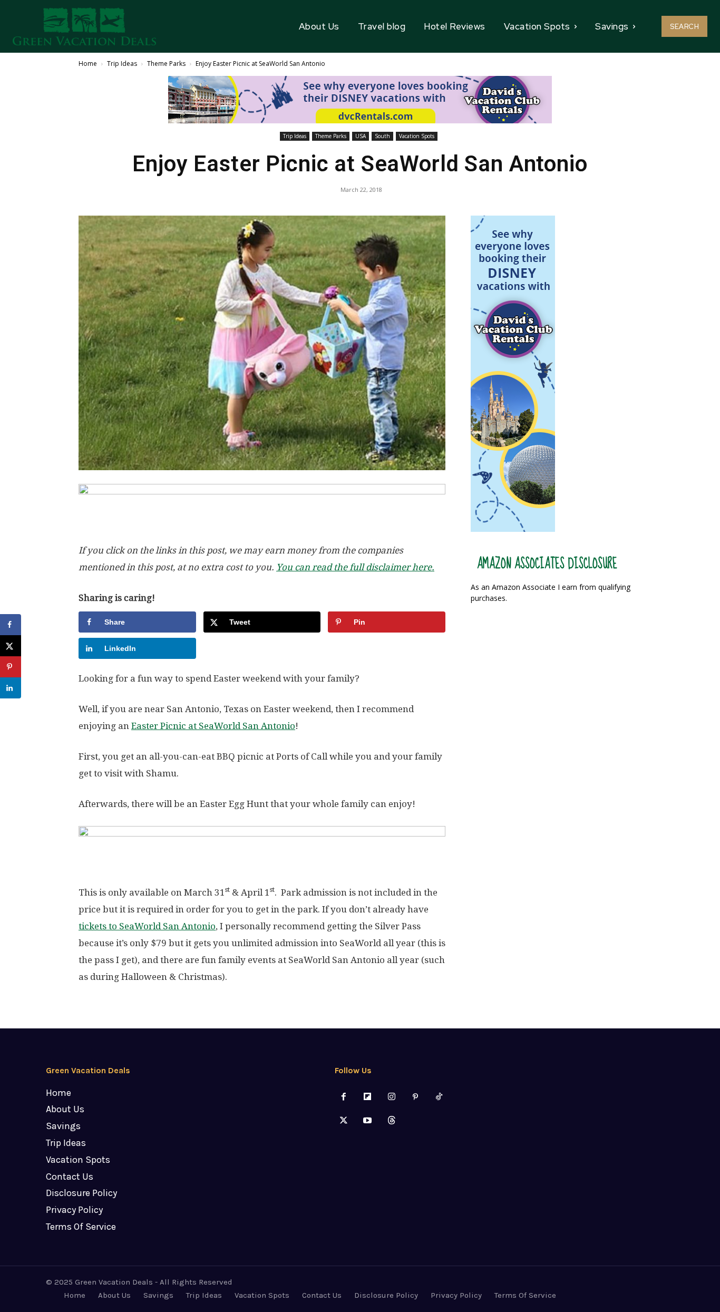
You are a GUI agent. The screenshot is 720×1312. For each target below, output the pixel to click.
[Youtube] (367, 1121)
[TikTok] (439, 1097)
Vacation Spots (416, 136)
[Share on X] (10, 645)
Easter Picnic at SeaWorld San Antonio (213, 726)
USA (360, 136)
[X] (344, 1121)
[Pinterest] (415, 1097)
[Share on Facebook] (10, 624)
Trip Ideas (122, 63)
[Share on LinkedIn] (10, 687)
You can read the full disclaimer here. (355, 567)
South (382, 136)
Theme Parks (166, 63)
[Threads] (391, 1121)
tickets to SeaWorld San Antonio (147, 926)
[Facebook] (344, 1097)
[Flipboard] (367, 1097)
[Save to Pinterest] (10, 666)
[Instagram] (391, 1097)
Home (88, 63)
